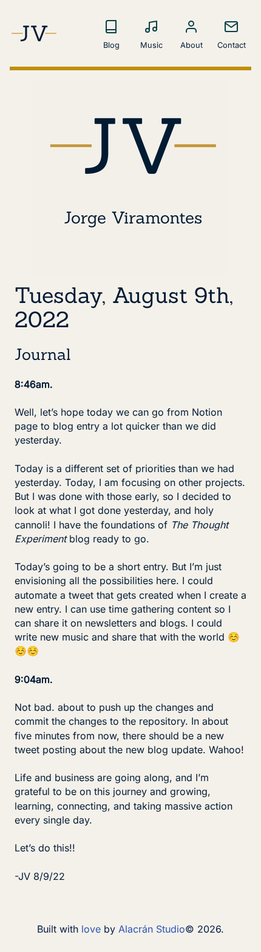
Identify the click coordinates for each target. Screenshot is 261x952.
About (191, 45)
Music (151, 45)
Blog (111, 45)
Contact (231, 45)
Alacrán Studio (151, 929)
